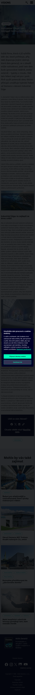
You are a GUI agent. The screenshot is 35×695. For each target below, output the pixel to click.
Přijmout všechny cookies (17, 356)
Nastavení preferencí (24, 349)
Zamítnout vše (17, 362)
